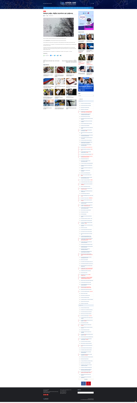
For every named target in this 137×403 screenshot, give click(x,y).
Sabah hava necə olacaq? (84, 227)
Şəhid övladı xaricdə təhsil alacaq (85, 107)
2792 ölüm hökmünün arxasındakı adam (87, 149)
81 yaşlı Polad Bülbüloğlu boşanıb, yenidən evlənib (87, 195)
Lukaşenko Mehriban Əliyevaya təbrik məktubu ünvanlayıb (86, 121)
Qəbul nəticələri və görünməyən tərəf (85, 295)
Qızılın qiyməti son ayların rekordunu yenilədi (86, 231)
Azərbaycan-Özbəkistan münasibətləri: (86, 372)
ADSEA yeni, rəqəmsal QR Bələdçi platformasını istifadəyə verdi (86, 191)
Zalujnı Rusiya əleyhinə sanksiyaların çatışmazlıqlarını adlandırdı (85, 249)
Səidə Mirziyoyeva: (86, 111)
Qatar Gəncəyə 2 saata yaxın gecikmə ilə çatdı (86, 188)
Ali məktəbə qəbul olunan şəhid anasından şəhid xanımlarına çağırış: (86, 239)
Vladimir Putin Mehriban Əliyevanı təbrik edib (86, 123)
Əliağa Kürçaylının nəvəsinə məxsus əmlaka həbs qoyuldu (87, 128)
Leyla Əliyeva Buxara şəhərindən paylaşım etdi (86, 345)
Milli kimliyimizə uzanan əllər (85, 275)
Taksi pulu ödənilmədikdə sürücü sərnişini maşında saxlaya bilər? (86, 284)
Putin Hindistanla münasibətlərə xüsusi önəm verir (87, 263)
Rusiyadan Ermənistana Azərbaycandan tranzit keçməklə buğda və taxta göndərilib (86, 142)
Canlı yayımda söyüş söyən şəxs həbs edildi (86, 311)
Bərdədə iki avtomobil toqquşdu (86, 315)
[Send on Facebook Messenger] (52, 55)
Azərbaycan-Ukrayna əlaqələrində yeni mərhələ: (90, 63)
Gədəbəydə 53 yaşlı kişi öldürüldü (85, 125)
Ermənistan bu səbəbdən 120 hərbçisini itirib (86, 367)
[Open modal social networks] (60, 55)
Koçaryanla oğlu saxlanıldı (69, 97)
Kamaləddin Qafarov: (86, 278)
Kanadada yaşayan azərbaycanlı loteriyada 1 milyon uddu (90, 51)
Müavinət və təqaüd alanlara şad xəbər (85, 186)
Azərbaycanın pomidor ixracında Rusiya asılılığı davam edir (86, 225)
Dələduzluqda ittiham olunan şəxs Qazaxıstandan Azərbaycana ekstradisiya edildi (87, 135)
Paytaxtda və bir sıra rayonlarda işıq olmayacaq (86, 309)
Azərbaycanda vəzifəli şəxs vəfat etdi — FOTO (86, 218)
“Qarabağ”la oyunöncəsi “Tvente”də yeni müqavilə (87, 299)
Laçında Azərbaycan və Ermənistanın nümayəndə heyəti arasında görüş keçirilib (87, 208)
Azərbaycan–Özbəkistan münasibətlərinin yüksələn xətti (86, 377)
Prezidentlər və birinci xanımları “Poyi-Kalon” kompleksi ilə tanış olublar (86, 365)
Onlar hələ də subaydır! (86, 287)
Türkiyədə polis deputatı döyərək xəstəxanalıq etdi (86, 234)
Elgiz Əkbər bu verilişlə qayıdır (84, 109)
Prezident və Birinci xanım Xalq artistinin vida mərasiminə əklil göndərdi (59, 76)
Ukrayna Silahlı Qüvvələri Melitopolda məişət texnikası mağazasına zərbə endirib (86, 251)
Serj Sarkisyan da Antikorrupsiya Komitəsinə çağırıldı (86, 216)
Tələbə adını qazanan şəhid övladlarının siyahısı (86, 244)
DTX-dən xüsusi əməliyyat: (81, 63)
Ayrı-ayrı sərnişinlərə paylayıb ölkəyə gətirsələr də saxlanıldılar (86, 138)
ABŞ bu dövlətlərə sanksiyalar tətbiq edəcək (86, 343)
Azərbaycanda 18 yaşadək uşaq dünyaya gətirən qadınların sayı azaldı (87, 202)
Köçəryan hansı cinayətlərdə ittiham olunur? (86, 175)
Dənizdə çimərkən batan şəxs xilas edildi (86, 105)
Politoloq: (87, 156)
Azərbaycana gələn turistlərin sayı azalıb (86, 282)
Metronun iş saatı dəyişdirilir (84, 259)
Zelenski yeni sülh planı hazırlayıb (85, 297)
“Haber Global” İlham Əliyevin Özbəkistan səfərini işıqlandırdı (87, 334)
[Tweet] (55, 55)
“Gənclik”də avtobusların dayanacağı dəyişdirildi (87, 163)
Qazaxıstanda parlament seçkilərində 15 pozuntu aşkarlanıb (87, 118)
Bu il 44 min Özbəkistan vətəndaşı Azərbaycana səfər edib (86, 327)
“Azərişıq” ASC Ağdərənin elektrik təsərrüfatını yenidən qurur (86, 223)
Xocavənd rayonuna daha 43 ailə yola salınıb (86, 229)
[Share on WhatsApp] (44, 55)
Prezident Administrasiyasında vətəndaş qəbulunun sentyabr (86, 152)
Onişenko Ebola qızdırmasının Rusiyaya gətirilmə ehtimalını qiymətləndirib (87, 246)
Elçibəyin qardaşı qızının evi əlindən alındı (86, 325)
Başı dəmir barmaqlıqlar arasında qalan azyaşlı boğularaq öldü (86, 266)
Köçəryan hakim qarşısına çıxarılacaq (85, 116)
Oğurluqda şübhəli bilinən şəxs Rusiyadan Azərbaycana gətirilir (86, 352)
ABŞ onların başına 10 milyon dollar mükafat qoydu (87, 280)
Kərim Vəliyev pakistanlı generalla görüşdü (87, 154)
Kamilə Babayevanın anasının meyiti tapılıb (90, 41)
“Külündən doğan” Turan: (87, 268)
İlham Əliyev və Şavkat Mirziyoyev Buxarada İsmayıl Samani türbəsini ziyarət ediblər (86, 369)
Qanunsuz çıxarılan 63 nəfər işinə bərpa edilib (81, 73)
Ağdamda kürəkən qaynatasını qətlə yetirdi (86, 289)
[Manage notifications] (135, 401)
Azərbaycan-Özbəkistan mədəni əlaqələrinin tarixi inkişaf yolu (86, 130)
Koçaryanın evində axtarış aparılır (85, 301)
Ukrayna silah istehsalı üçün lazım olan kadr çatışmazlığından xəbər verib (86, 257)
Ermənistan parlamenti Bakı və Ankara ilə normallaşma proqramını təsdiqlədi (86, 114)
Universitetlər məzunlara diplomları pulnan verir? (87, 261)
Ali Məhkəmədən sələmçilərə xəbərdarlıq (86, 270)
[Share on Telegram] (58, 55)
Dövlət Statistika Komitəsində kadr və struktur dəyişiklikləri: (86, 354)
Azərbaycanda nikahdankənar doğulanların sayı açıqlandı (86, 168)
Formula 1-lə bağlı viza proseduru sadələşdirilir (87, 184)
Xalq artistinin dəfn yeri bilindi (84, 322)
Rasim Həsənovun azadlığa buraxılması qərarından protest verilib (85, 161)
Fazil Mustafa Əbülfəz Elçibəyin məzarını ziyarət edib (90, 74)
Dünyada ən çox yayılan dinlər (84, 303)
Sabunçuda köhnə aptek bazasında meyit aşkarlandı (86, 374)
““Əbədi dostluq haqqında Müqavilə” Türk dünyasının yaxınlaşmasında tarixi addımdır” (86, 236)
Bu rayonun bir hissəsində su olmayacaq (86, 341)
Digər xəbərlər (85, 379)
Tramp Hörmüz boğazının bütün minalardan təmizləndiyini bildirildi (86, 145)
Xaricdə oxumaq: (86, 147)
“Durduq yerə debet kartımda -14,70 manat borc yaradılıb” (86, 205)
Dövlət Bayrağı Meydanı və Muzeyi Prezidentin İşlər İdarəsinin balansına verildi (86, 177)
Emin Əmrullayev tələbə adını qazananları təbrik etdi (86, 133)
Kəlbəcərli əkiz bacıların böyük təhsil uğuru (87, 255)
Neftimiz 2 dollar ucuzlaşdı (84, 293)
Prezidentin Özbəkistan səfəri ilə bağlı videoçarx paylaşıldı (87, 318)
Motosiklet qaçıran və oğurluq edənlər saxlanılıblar (85, 170)
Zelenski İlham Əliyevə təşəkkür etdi (85, 193)
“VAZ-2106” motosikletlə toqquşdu (87, 291)
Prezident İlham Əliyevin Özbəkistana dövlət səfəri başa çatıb (86, 339)
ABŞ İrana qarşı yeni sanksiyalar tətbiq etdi (86, 313)
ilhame (47, 15)
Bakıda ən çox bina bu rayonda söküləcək (81, 41)
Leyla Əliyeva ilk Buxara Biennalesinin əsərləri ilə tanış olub (87, 320)
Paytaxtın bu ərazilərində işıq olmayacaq (86, 103)
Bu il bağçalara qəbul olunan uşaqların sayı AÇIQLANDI (86, 332)
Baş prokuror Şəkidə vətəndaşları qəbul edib (86, 200)
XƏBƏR (44, 11)
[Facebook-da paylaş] (47, 55)
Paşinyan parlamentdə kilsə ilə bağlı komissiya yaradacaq (86, 165)
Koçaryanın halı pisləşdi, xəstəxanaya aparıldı (86, 220)
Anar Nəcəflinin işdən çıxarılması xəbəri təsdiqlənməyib (81, 51)
